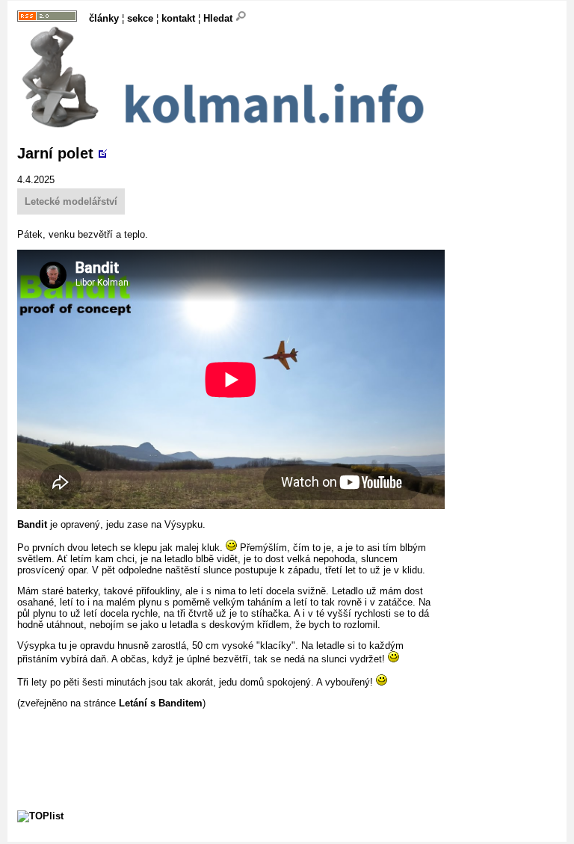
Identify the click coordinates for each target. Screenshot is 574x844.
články (104, 18)
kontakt (178, 18)
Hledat (219, 18)
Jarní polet (55, 153)
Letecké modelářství (71, 201)
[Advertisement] (289, 742)
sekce (140, 18)
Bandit (32, 524)
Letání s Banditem (161, 703)
